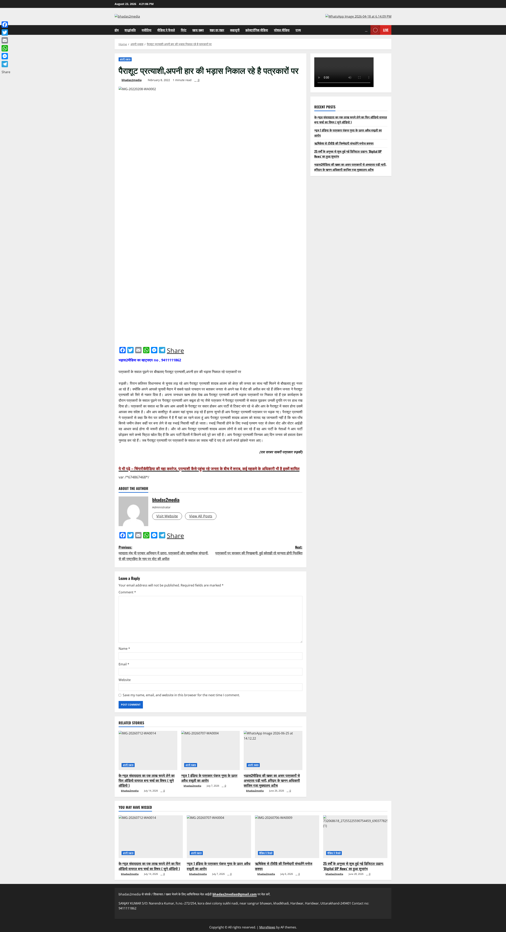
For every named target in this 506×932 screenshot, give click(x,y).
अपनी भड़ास (125, 59)
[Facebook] (6, 24)
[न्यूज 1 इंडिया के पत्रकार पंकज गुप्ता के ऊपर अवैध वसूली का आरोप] (210, 750)
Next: (258, 550)
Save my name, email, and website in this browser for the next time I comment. (181, 695)
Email (124, 664)
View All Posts (200, 516)
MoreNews (267, 927)
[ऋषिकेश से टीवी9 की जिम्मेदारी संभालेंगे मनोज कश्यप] (287, 836)
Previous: (163, 553)
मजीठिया (146, 29)
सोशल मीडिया (282, 29)
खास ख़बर (198, 29)
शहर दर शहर (217, 29)
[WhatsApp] (6, 48)
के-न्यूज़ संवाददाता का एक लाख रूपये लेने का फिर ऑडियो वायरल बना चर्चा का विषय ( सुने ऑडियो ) (147, 780)
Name (124, 648)
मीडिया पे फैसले (166, 29)
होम (117, 29)
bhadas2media (132, 80)
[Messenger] (6, 56)
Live (385, 29)
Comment (127, 592)
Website (125, 680)
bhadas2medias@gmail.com (234, 894)
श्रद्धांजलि (130, 29)
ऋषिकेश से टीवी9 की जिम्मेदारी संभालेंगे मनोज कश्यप (344, 143)
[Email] (6, 40)
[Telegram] (6, 64)
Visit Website (167, 516)
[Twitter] (6, 32)
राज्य (298, 29)
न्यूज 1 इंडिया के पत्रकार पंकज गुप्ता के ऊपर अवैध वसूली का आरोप (209, 778)
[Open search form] (366, 30)
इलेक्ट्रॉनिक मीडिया (256, 29)
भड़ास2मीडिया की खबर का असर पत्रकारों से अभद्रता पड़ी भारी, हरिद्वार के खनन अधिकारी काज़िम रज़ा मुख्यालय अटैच (272, 780)
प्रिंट (183, 29)
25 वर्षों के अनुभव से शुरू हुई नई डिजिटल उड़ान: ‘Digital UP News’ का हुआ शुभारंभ (353, 866)
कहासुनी (235, 29)
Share (175, 350)
